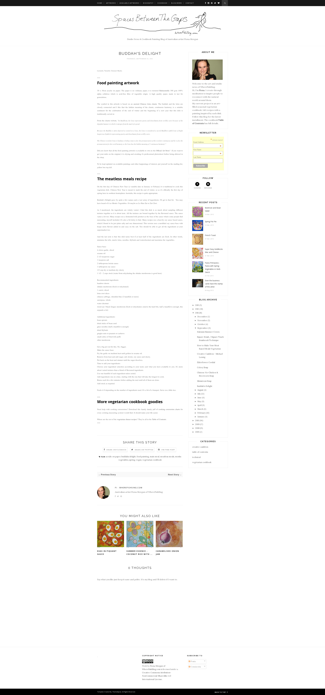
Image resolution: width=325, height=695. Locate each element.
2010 (197, 420)
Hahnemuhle (164, 90)
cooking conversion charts (169, 409)
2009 (197, 424)
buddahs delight (128, 456)
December (202, 316)
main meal (154, 456)
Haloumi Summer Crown (208, 332)
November (202, 320)
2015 (197, 305)
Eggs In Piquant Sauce (107, 552)
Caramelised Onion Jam (167, 552)
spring (132, 460)
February (201, 413)
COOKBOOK (162, 3)
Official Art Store (162, 150)
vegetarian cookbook (152, 460)
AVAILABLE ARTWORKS (129, 3)
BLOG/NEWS (176, 3)
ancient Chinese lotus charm (145, 104)
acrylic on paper (113, 456)
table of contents (200, 452)
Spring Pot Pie (210, 221)
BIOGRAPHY (148, 3)
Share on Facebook (116, 450)
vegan (139, 460)
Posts (193, 661)
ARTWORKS (111, 3)
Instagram (208, 188)
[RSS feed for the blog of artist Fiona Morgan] (218, 3)
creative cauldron (200, 447)
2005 (197, 432)
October (201, 324)
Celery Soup (202, 367)
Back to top (220, 692)
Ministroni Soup (204, 381)
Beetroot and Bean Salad (213, 209)
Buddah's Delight (204, 386)
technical (196, 457)
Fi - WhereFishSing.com (128, 487)
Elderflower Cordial (206, 362)
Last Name (197, 157)
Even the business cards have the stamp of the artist (214, 283)
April (199, 405)
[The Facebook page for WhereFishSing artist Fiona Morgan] (205, 3)
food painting (143, 456)
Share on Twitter (144, 450)
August (200, 390)
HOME (99, 3)
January (200, 416)
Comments (195, 667)
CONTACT (190, 3)
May (199, 401)
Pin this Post (168, 450)
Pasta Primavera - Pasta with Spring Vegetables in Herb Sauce (212, 267)
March (200, 409)
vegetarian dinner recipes (127, 419)
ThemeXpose (116, 692)
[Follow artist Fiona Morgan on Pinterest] (211, 3)
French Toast (210, 235)
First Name (207, 150)
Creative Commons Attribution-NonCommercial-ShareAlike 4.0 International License (156, 676)
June (199, 397)
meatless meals (167, 456)
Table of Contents (159, 419)
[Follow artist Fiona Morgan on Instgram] (207, 3)
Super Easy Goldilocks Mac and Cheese (214, 250)
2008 (197, 428)
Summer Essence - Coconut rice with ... (139, 552)
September (202, 328)
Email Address (207, 142)
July (199, 394)
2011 (197, 313)
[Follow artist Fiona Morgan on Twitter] (214, 3)
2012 (197, 309)
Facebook (197, 188)
